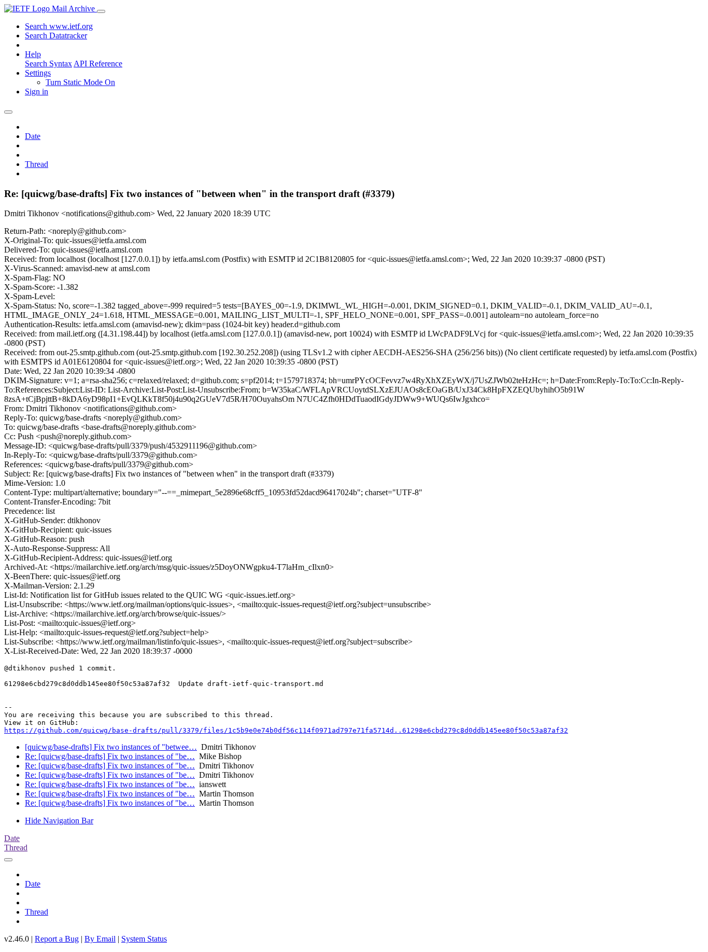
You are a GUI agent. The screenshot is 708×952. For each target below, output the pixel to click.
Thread (36, 164)
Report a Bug (57, 938)
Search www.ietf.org (59, 26)
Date (32, 136)
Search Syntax (48, 63)
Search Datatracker (56, 35)
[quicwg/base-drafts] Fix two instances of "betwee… (111, 747)
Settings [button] (38, 72)
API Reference (98, 63)
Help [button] (33, 54)
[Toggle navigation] (101, 11)
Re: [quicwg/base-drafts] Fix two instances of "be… (110, 756)
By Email (100, 938)
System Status (144, 938)
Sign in (36, 91)
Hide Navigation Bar (59, 820)
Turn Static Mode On (80, 82)
